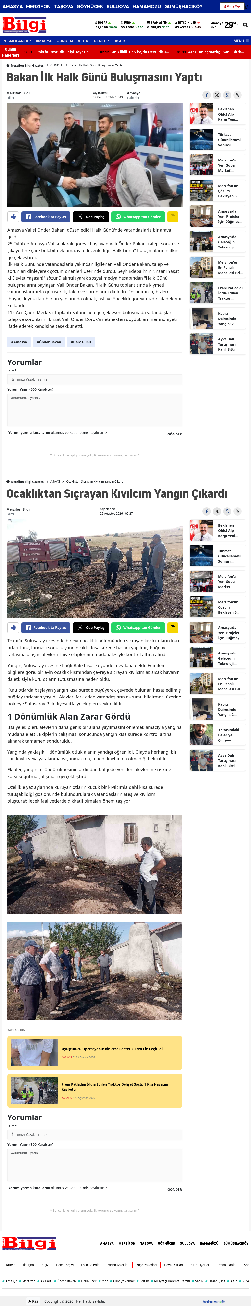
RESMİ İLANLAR (16, 41)
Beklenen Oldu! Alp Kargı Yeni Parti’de (226, 114)
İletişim (28, 1265)
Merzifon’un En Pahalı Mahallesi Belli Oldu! (230, 267)
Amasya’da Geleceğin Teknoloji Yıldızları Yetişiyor (227, 242)
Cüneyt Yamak (122, 1281)
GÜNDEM (64, 41)
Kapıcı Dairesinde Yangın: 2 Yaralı (227, 318)
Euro (127, 22)
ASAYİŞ (55, 481)
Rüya (244, 1281)
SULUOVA (118, 6)
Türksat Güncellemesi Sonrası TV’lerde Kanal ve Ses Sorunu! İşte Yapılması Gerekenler (230, 139)
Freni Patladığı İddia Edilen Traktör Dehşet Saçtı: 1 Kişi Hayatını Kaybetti (230, 293)
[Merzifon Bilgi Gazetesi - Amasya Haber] (29, 1243)
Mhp (103, 1281)
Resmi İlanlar (227, 1265)
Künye (10, 1265)
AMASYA (12, 6)
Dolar (102, 22)
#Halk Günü (81, 342)
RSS (34, 1301)
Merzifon (27, 1281)
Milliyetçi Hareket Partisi (170, 1281)
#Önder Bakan (49, 342)
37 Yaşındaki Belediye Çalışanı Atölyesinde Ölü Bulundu (228, 735)
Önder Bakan (65, 1281)
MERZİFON (38, 6)
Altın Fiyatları (200, 1265)
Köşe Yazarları (146, 1265)
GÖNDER (174, 434)
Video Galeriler (118, 1265)
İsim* (12, 370)
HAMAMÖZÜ (147, 6)
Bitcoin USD (187, 22)
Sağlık (197, 1281)
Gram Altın (159, 22)
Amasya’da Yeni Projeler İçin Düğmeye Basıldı (229, 216)
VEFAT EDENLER (93, 41)
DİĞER (119, 41)
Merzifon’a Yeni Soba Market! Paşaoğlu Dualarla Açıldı (230, 165)
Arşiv (45, 1265)
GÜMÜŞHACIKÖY (183, 6)
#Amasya (19, 342)
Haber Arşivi (65, 1265)
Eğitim (143, 1281)
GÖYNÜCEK (90, 6)
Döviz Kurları (173, 1265)
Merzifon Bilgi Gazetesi (27, 65)
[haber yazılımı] (214, 1301)
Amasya (133, 93)
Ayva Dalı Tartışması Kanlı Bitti (227, 344)
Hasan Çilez (215, 1281)
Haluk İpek (87, 1281)
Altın (232, 1281)
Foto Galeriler (90, 1265)
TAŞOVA (63, 6)
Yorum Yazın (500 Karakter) (30, 389)
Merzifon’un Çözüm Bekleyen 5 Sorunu (228, 191)
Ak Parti (44, 1281)
